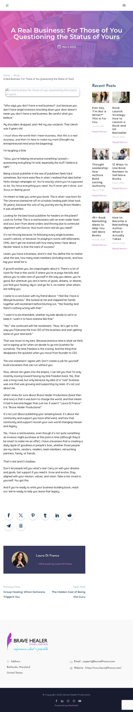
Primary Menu (124, 5)
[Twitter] (20, 515)
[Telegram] (8, 525)
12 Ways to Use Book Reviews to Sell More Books (120, 172)
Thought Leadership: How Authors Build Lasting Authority (100, 175)
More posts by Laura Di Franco (55, 563)
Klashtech (73, 705)
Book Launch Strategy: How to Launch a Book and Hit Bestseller (119, 120)
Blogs (17, 75)
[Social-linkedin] (62, 701)
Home (6, 75)
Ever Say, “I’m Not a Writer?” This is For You (99, 115)
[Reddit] (69, 515)
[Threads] (20, 525)
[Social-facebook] (56, 701)
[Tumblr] (45, 515)
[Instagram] (68, 701)
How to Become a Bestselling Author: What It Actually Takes (120, 228)
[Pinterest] (33, 515)
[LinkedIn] (57, 515)
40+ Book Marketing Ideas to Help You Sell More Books (99, 226)
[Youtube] (80, 701)
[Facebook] (8, 515)
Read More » (99, 131)
